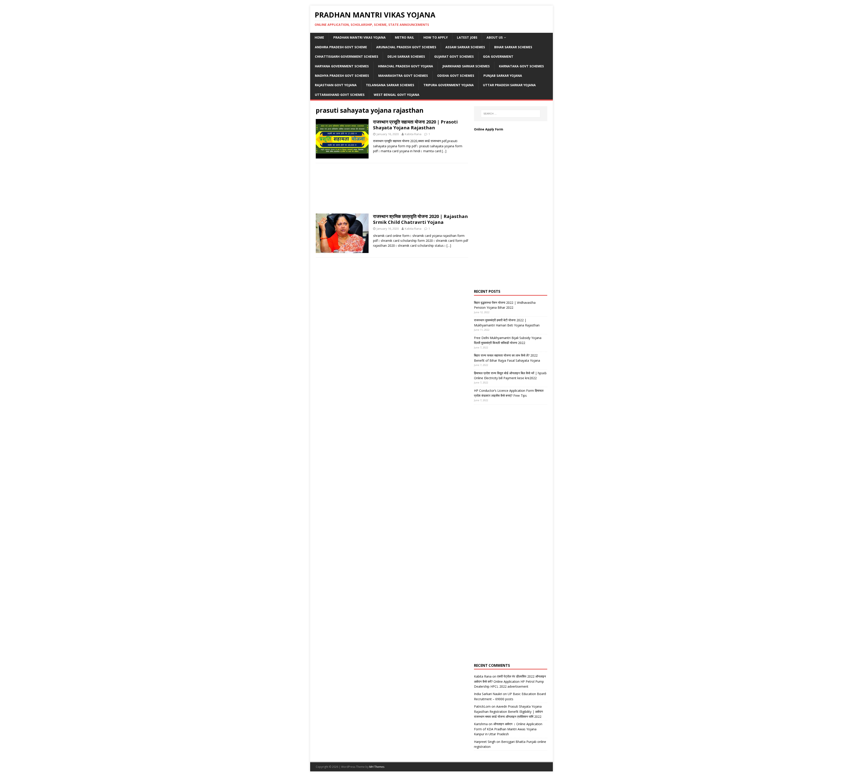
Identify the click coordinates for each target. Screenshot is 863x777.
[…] (444, 151)
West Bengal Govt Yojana (396, 94)
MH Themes (376, 767)
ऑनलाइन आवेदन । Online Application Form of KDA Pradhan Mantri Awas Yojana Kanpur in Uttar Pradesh (508, 729)
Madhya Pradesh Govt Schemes (342, 75)
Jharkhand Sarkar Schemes (466, 66)
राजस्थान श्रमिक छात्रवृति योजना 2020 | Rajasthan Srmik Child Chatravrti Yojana (420, 219)
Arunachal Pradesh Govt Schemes (406, 47)
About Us (495, 37)
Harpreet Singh (485, 742)
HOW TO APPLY (435, 37)
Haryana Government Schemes (342, 66)
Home (319, 37)
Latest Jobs (467, 37)
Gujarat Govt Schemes (454, 56)
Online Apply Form (489, 129)
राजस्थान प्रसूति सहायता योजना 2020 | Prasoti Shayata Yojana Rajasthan (415, 125)
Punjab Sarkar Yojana (503, 75)
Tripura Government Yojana (448, 85)
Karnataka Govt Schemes (521, 66)
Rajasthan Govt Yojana (336, 85)
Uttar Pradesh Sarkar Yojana (509, 85)
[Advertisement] (392, 190)
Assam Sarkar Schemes (465, 47)
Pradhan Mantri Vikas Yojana (359, 37)
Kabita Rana (413, 134)
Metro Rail (404, 37)
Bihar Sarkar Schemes (513, 47)
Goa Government (498, 56)
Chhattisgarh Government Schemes (346, 56)
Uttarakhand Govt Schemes (340, 94)
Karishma (481, 724)
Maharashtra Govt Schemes (403, 75)
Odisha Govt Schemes (455, 75)
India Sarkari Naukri (488, 694)
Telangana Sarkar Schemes (390, 85)
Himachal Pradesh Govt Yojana (405, 66)
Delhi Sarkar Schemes (406, 56)
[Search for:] (511, 113)
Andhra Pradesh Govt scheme (341, 47)
